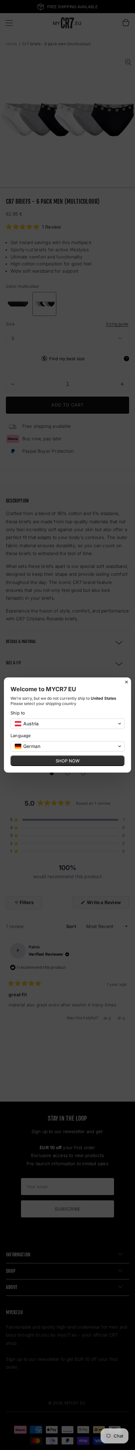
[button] (67, 723)
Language (20, 735)
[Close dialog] (126, 682)
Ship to (17, 712)
